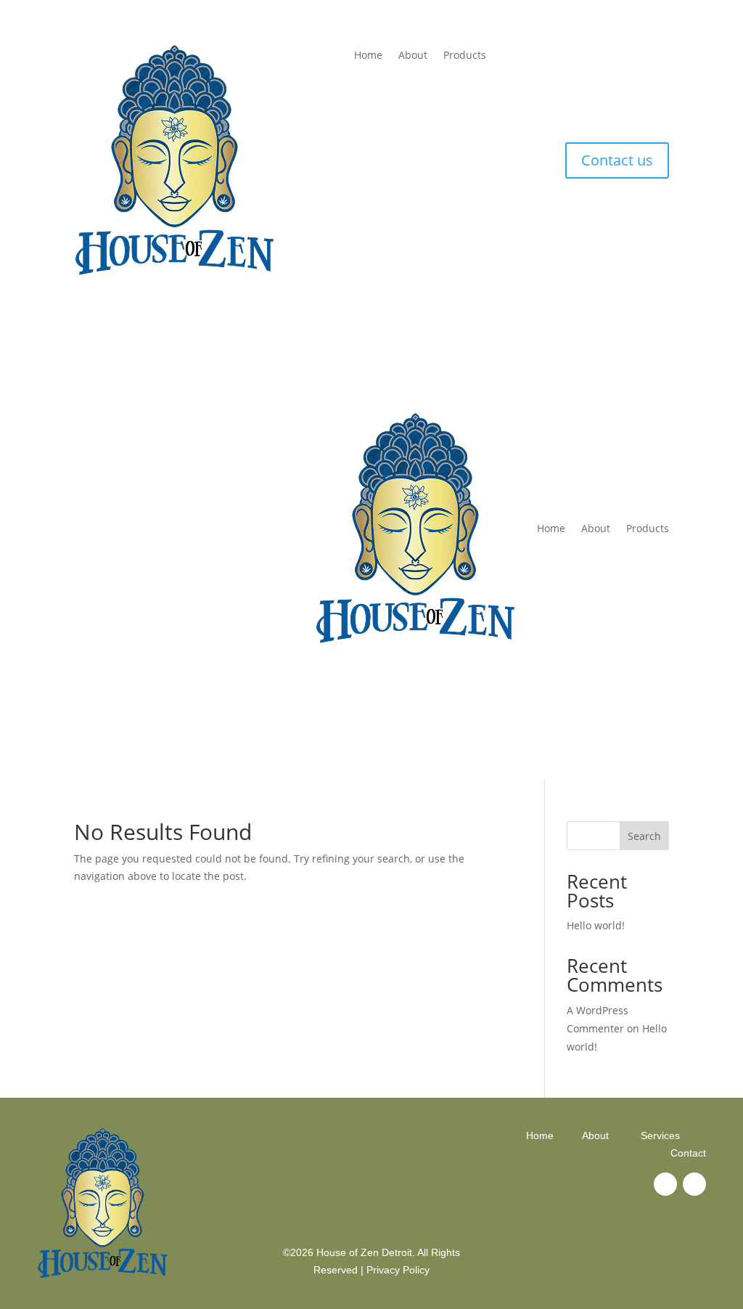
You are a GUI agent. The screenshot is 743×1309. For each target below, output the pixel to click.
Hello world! (596, 925)
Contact (688, 1153)
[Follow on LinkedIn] (694, 1184)
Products (464, 56)
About (412, 56)
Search (644, 836)
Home (368, 56)
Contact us (617, 160)
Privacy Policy (398, 1270)
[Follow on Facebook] (665, 1184)
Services (660, 1135)
